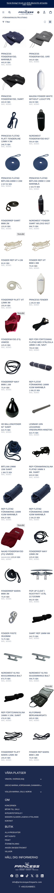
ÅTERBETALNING (12, 844)
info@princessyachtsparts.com (27, 882)
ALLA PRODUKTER (12, 832)
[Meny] (3, 12)
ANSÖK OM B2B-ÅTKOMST (16, 848)
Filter (7, 22)
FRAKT (8, 840)
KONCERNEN (10, 806)
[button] (38, 12)
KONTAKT (9, 821)
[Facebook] (12, 876)
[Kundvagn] (50, 12)
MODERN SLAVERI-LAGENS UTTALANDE (22, 817)
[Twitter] (32, 876)
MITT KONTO (10, 836)
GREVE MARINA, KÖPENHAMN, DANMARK (22, 785)
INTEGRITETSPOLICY (13, 813)
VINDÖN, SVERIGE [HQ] (14, 779)
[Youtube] (22, 876)
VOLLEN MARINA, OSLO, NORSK (18, 792)
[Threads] (37, 876)
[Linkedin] (42, 876)
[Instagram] (17, 876)
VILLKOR (8, 852)
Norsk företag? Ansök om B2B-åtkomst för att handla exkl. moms (27, 4)
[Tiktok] (27, 876)
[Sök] (9, 12)
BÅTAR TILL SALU (12, 809)
